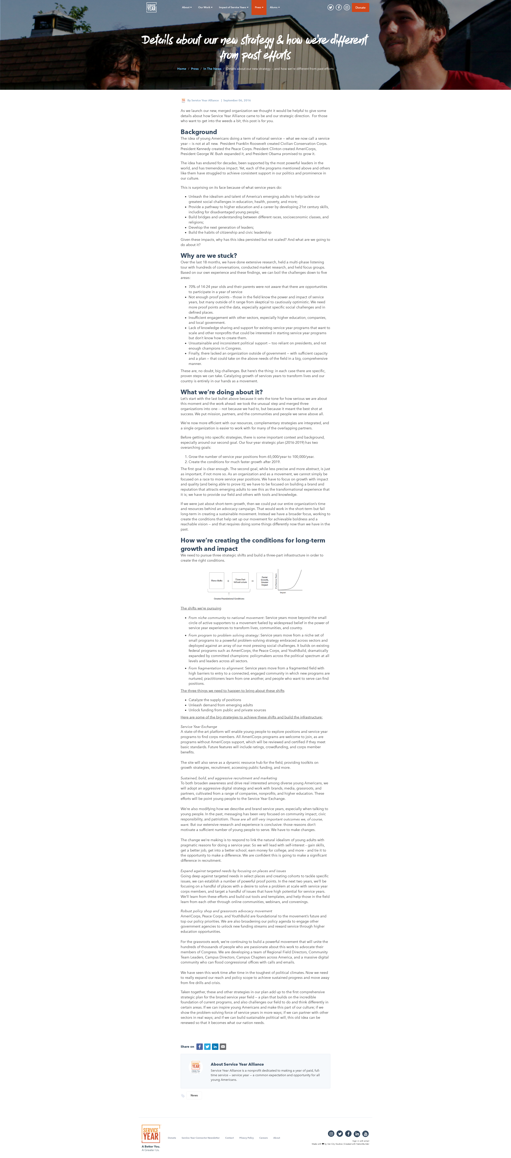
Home (181, 68)
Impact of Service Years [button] (233, 7)
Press (195, 68)
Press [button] (258, 7)
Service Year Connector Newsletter (201, 1137)
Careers (263, 1137)
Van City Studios (334, 1144)
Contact (229, 1137)
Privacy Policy (246, 1137)
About (276, 1137)
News (194, 1095)
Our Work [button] (204, 7)
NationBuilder (362, 1144)
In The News (212, 68)
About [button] (186, 7)
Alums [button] (274, 7)
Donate (361, 7)
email (366, 1141)
